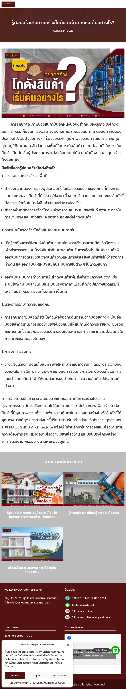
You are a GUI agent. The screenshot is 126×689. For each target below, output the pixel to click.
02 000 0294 (98, 598)
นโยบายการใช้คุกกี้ (19, 683)
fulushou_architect (82, 611)
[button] (68, 644)
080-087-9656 (80, 598)
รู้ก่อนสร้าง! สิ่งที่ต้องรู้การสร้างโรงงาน (94, 512)
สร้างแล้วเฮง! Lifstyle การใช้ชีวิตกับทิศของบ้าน (32, 569)
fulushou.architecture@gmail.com (91, 617)
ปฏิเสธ (37, 675)
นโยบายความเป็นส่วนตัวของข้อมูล (47, 683)
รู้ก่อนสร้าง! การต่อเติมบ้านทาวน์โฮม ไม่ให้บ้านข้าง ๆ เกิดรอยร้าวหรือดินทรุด (32, 514)
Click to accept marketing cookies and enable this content (93, 654)
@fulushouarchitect (83, 605)
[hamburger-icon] (121, 4)
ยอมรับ (15, 675)
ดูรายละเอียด (59, 675)
